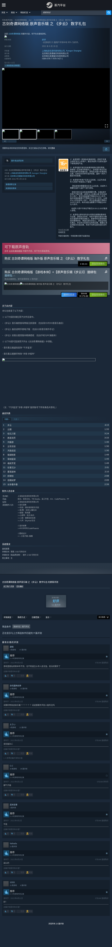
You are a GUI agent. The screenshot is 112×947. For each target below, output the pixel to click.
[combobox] (73, 12)
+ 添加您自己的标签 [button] (12, 65)
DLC (30, 20)
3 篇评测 (13, 808)
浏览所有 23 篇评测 (56, 924)
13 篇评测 (13, 846)
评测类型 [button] (7, 617)
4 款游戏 (13, 727)
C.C (11, 766)
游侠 (12, 647)
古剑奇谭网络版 (21, 20)
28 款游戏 (13, 769)
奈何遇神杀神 (15, 686)
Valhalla (13, 843)
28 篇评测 (23, 769)
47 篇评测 (22, 650)
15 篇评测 (23, 689)
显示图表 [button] (101, 617)
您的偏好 (19, 586)
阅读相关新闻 (11, 188)
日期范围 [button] (35, 617)
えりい (12, 724)
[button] (4, 12)
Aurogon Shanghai (73, 51)
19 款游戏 (13, 689)
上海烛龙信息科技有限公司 (53, 51)
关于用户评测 (8, 586)
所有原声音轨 (7, 20)
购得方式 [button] (21, 617)
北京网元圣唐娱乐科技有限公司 (22, 176)
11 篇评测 (22, 727)
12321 (12, 882)
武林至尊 (13, 805)
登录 (53, 148)
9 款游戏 (13, 650)
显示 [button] (47, 617)
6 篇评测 (23, 885)
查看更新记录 (11, 184)
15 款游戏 (13, 885)
